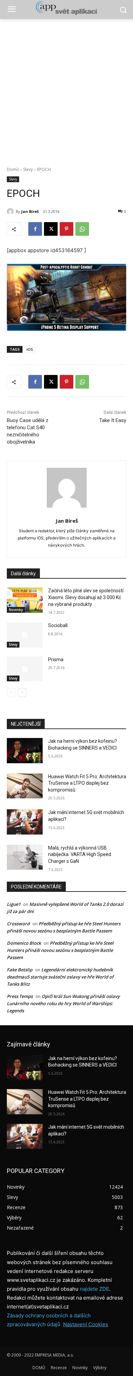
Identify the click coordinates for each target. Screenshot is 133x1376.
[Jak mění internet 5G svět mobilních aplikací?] (25, 822)
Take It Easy (112, 420)
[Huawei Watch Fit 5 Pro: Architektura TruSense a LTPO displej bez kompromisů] (25, 786)
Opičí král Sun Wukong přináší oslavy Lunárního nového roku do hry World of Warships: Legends (63, 1003)
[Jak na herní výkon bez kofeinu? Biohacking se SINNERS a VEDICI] (25, 750)
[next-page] (22, 692)
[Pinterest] (66, 229)
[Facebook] (35, 229)
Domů (13, 169)
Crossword (18, 924)
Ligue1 (13, 904)
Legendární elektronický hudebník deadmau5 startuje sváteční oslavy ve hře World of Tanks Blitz (60, 977)
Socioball (58, 625)
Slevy (28, 169)
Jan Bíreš (30, 211)
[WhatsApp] (82, 229)
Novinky (16, 609)
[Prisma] (25, 669)
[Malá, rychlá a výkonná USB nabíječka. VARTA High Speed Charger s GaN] (25, 857)
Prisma (55, 659)
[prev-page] (11, 692)
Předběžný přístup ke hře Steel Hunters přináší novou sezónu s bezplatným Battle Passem (60, 950)
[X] (51, 229)
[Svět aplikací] (66, 8)
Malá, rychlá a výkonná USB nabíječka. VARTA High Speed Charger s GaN (79, 854)
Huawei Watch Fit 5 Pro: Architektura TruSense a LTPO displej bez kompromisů (87, 783)
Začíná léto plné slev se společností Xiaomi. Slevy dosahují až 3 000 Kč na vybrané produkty (85, 597)
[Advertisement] (66, 89)
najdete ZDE (94, 1289)
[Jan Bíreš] (11, 211)
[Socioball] (25, 635)
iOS (30, 349)
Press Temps (20, 996)
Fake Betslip (19, 970)
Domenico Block (24, 943)
